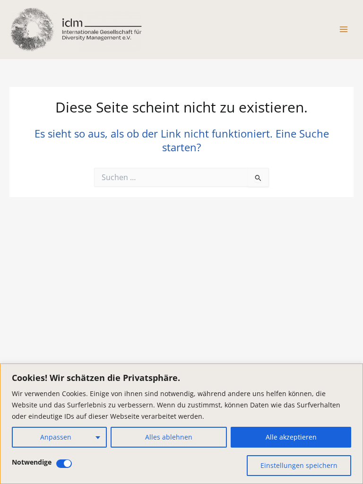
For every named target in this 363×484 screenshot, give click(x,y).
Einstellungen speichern (298, 465)
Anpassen (55, 436)
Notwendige (32, 462)
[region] (181, 423)
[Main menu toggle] (344, 29)
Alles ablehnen (168, 436)
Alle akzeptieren (291, 436)
